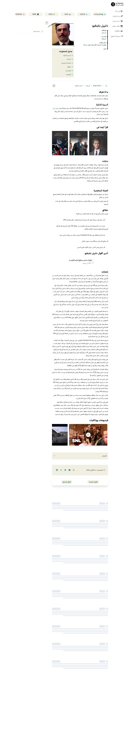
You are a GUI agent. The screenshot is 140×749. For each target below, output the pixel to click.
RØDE (34, 14)
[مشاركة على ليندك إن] (57, 470)
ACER (50, 14)
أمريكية (104, 39)
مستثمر (104, 33)
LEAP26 (82, 14)
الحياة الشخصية (66, 63)
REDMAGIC (18, 14)
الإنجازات (68, 74)
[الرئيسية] (106, 86)
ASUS (66, 14)
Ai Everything (98, 14)
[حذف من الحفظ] (54, 86)
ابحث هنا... (36, 31)
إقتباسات (68, 71)
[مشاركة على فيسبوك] (69, 470)
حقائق (69, 67)
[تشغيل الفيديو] (88, 434)
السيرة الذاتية (67, 55)
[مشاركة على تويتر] (65, 470)
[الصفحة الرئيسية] (117, 4)
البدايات (68, 59)
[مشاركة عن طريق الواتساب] (61, 470)
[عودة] (47, 23)
